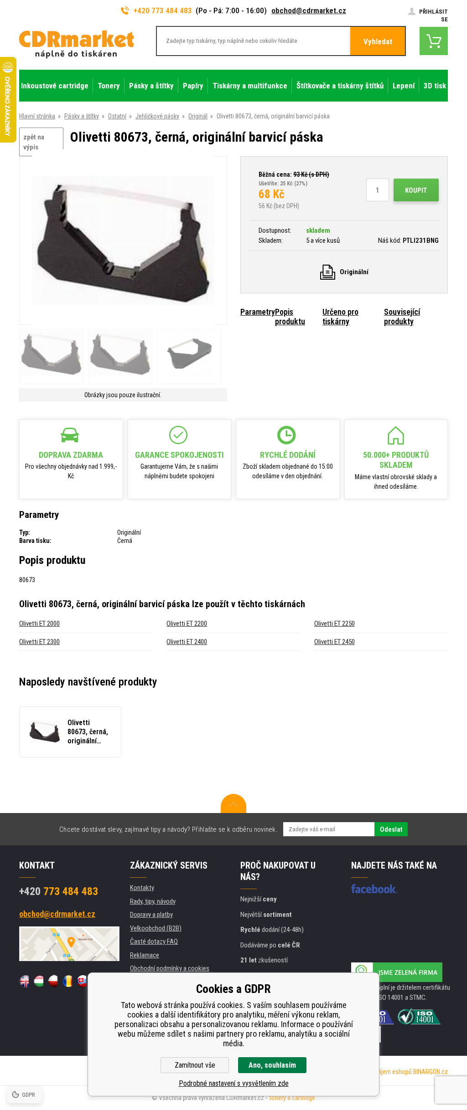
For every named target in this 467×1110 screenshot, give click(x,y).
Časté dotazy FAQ (154, 941)
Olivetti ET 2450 (334, 642)
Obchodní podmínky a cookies (169, 968)
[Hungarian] (38, 981)
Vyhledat (377, 41)
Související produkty (402, 316)
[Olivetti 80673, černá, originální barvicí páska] (123, 241)
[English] (24, 981)
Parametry (257, 312)
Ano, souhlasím (272, 1065)
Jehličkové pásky (157, 116)
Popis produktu (290, 316)
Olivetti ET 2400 (186, 642)
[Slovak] (81, 981)
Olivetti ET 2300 (39, 642)
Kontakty (142, 888)
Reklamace (144, 955)
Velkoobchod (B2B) (156, 928)
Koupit (416, 190)
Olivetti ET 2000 (39, 623)
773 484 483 (58, 891)
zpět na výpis (33, 142)
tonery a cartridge (292, 1098)
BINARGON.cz (430, 1071)
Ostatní (117, 116)
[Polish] (52, 981)
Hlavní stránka (37, 116)
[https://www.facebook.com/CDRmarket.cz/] (374, 888)
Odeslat (391, 829)
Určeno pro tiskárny (340, 316)
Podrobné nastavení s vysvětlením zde (234, 1083)
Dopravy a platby (151, 915)
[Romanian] (67, 981)
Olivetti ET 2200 (186, 623)
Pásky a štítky (81, 116)
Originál (198, 116)
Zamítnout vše (195, 1065)
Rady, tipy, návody (153, 901)
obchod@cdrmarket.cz (308, 10)
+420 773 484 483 (163, 10)
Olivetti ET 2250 (334, 623)
